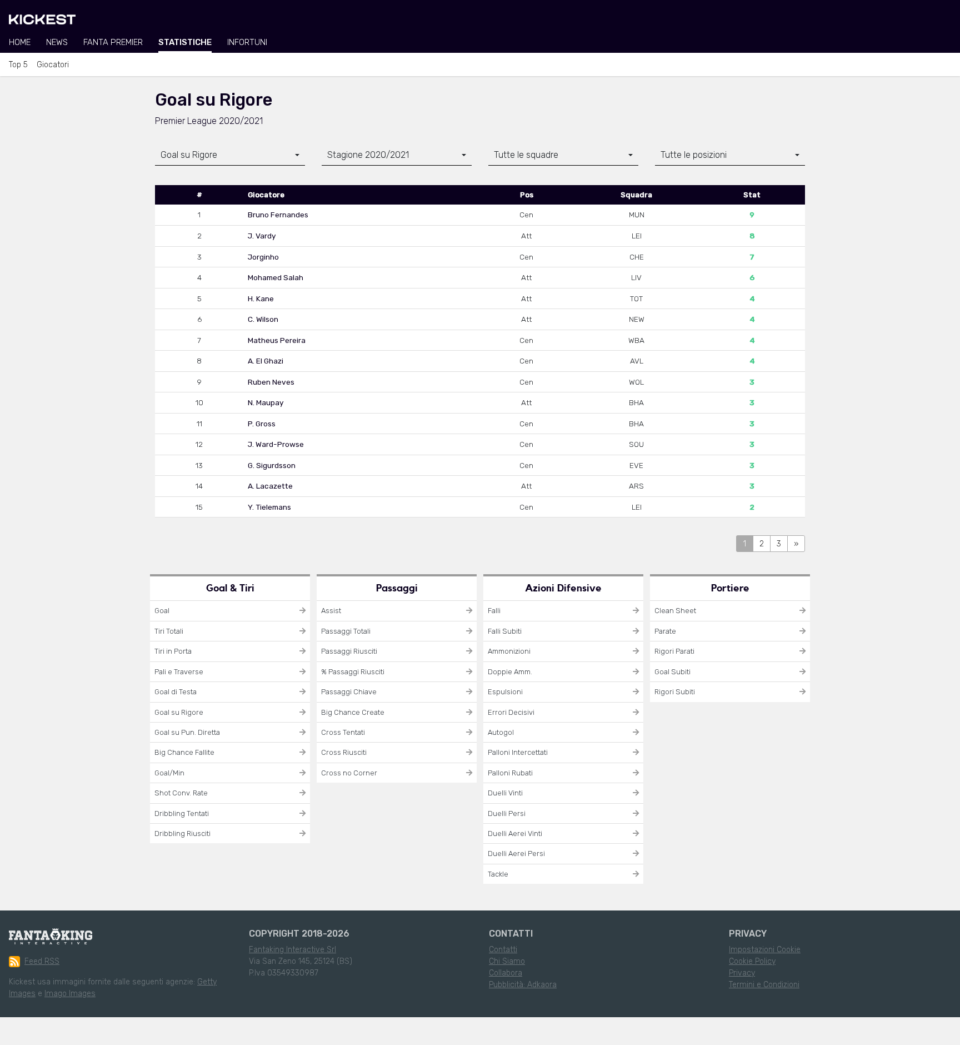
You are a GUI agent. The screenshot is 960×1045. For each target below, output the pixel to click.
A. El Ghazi (265, 360)
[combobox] (230, 155)
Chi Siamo (507, 961)
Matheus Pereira (277, 340)
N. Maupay (266, 402)
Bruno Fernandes (278, 214)
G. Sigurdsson (272, 465)
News (57, 42)
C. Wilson (263, 319)
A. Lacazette (270, 485)
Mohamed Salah (275, 277)
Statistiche (185, 42)
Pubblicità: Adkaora (523, 984)
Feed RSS (41, 961)
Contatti (503, 949)
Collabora (505, 973)
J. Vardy (262, 235)
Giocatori (53, 64)
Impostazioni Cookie (765, 949)
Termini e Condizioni (764, 984)
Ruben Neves (271, 381)
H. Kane (261, 298)
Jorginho (263, 256)
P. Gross (262, 423)
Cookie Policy (752, 961)
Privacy (742, 973)
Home (20, 42)
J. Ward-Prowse (276, 444)
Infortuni (247, 42)
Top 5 (18, 64)
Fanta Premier (113, 42)
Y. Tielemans (269, 506)
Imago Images (70, 993)
